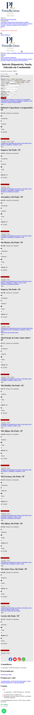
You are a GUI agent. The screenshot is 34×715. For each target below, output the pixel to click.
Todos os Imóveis (5, 19)
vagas (2, 96)
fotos (8, 141)
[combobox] (13, 79)
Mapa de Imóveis (23, 23)
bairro (27, 82)
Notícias (10, 23)
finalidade (3, 79)
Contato (3, 26)
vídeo (12, 141)
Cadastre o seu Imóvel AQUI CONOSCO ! (17, 25)
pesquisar (3, 98)
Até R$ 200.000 (5, 681)
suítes (2, 93)
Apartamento (13, 19)
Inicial (4, 53)
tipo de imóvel (19, 79)
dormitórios (3, 91)
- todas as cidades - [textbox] (20, 82)
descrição (3, 141)
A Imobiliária (4, 22)
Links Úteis (16, 23)
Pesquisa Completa (23, 22)
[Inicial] (10, 16)
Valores (2, 85)
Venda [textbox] (12, 79)
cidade (28, 80)
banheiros (3, 94)
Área (2, 88)
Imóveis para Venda (6, 674)
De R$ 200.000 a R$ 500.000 (18, 681)
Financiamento (4, 23)
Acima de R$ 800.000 (18, 682)
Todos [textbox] (7, 83)
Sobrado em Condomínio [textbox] (20, 80)
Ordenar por (13, 83)
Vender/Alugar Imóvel (13, 22)
